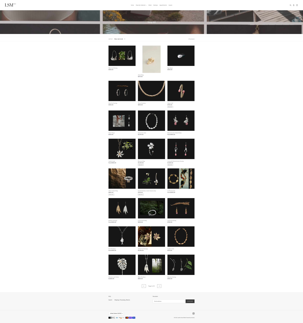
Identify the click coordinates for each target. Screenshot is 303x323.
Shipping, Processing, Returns (122, 300)
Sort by (110, 39)
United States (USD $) (115, 313)
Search (110, 300)
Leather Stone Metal (182, 317)
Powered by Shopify (190, 317)
